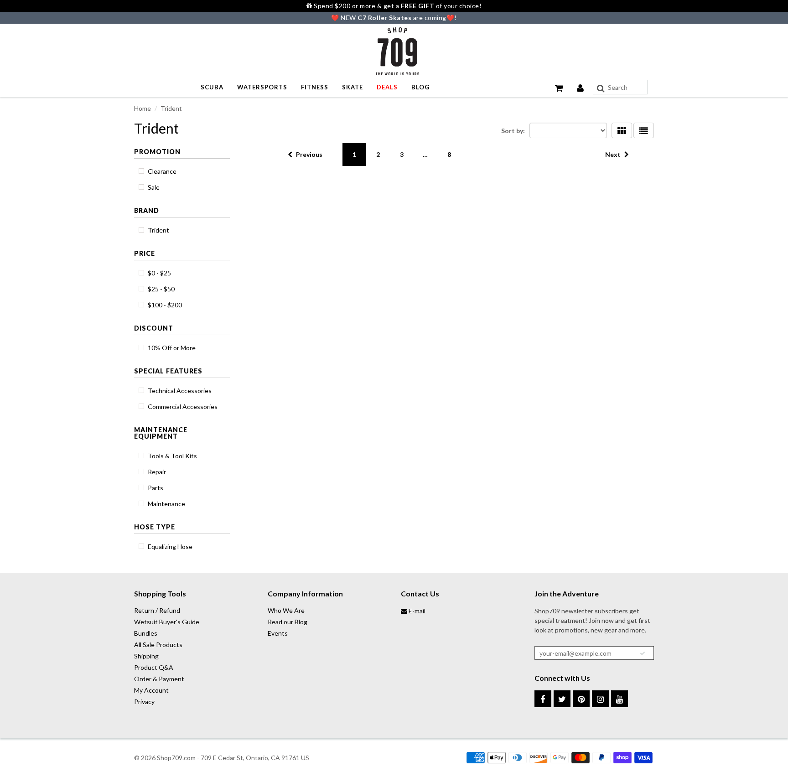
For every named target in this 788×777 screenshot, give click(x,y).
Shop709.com (176, 757)
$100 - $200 (165, 305)
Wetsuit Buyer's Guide (166, 622)
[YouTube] (619, 698)
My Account (151, 690)
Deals (387, 87)
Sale (154, 187)
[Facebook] (542, 698)
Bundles (145, 633)
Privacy (144, 701)
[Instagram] (600, 698)
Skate (352, 87)
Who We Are (286, 610)
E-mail (416, 611)
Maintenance (166, 504)
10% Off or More (172, 348)
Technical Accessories (180, 390)
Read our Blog (287, 622)
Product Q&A (153, 667)
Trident (158, 230)
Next (613, 154)
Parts (155, 488)
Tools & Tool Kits (172, 456)
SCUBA (212, 87)
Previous (309, 154)
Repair (157, 472)
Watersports (262, 87)
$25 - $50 (161, 289)
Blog (420, 87)
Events (278, 633)
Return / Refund (157, 610)
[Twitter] (562, 698)
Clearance (162, 171)
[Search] (600, 88)
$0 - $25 (159, 273)
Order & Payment (159, 679)
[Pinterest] (581, 698)
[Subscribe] (642, 653)
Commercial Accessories (183, 406)
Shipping (146, 656)
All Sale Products (158, 644)
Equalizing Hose (170, 546)
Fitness (314, 87)
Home (142, 108)
